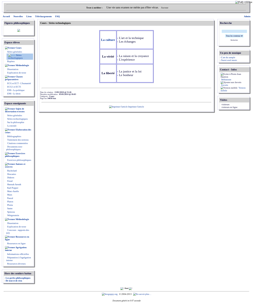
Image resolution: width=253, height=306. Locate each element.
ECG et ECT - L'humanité (19, 83)
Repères (11, 61)
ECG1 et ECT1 (14, 86)
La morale (12, 125)
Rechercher (234, 40)
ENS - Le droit (13, 93)
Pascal (10, 198)
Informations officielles (18, 254)
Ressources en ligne (17, 238)
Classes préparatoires (14, 78)
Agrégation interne (16, 248)
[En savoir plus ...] (142, 294)
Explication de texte (16, 72)
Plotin (10, 205)
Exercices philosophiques (15, 154)
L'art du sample (228, 57)
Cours (19, 48)
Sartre (10, 208)
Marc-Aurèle (13, 191)
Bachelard (12, 170)
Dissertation (12, 69)
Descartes (11, 174)
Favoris (224, 85)
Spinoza (11, 212)
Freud (10, 181)
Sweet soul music (229, 60)
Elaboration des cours (18, 131)
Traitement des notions (18, 139)
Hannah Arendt (14, 184)
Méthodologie (22, 65)
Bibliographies (14, 136)
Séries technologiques (15, 56)
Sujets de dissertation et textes (15, 110)
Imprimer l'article (136, 106)
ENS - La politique (16, 90)
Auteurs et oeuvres (15, 165)
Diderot (10, 177)
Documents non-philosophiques (14, 148)
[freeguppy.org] (110, 294)
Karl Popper (12, 188)
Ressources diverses (16, 263)
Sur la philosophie (15, 122)
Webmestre (226, 79)
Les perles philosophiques (18, 278)
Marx (9, 194)
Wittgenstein (13, 215)
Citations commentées (17, 143)
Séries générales (14, 51)
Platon (10, 201)
